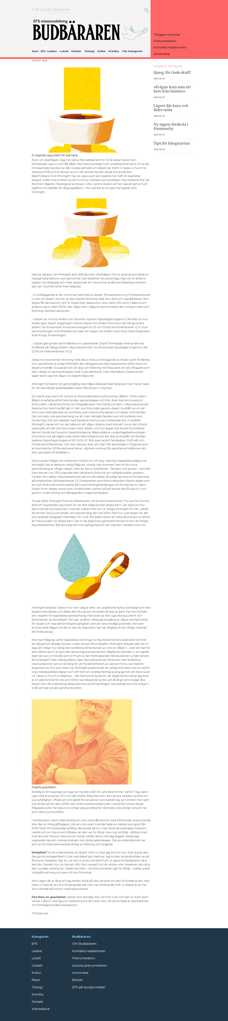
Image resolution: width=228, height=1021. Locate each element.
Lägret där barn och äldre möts (171, 108)
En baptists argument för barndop (55, 155)
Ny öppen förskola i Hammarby (171, 126)
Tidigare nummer (167, 35)
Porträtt (37, 1002)
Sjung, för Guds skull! (172, 72)
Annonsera (162, 54)
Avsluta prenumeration (89, 965)
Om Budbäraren (84, 944)
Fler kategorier (132, 51)
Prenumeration (165, 41)
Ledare (52, 51)
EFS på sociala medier (88, 987)
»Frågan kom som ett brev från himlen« (172, 89)
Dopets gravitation (44, 787)
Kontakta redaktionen (170, 47)
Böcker (77, 980)
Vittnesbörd (40, 1009)
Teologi (89, 51)
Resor (36, 980)
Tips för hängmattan (172, 143)
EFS (43, 51)
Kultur (102, 51)
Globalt (76, 51)
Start (35, 51)
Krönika (113, 51)
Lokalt (64, 51)
